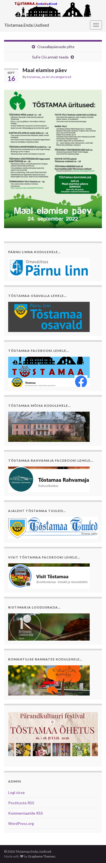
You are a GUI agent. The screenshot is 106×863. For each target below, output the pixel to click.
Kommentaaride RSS (25, 813)
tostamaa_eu (36, 77)
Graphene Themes (41, 856)
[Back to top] (94, 851)
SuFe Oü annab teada (50, 57)
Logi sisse (16, 792)
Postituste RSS (21, 802)
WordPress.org (21, 823)
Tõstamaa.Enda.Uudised (26, 24)
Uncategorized (60, 77)
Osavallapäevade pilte (55, 46)
